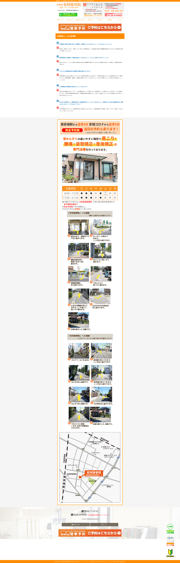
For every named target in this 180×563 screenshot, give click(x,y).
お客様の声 (90, 19)
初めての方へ (60, 19)
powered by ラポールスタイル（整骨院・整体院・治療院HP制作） (113, 561)
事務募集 (110, 19)
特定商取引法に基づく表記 (95, 561)
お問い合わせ (76, 524)
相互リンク (104, 524)
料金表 (99, 19)
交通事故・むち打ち (80, 19)
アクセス (120, 19)
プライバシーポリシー (85, 561)
